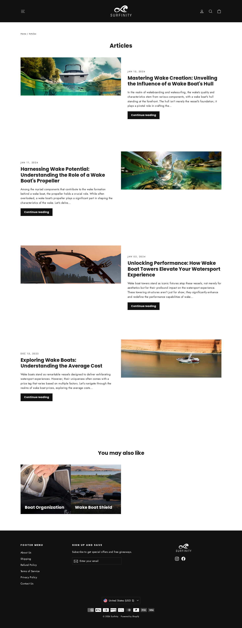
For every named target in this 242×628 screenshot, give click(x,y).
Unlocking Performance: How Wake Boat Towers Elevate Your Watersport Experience (174, 269)
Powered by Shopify (130, 616)
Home (23, 33)
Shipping (26, 559)
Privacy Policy (29, 577)
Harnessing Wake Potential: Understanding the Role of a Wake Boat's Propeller (63, 175)
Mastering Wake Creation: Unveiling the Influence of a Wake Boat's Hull (172, 81)
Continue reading (143, 115)
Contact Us (27, 583)
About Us (26, 552)
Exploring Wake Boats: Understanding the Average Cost (61, 363)
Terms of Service (30, 571)
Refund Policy (29, 565)
